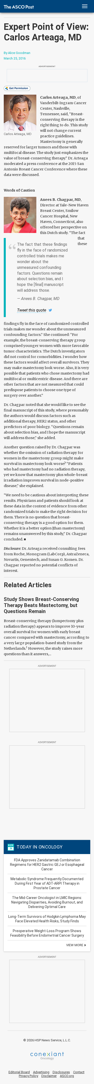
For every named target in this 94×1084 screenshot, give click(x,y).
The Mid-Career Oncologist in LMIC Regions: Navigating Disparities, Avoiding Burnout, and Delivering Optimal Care (47, 902)
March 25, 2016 (15, 58)
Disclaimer (49, 1076)
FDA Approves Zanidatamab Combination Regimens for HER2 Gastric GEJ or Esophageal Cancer (47, 864)
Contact (78, 1072)
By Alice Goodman (17, 53)
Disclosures (61, 1072)
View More (75, 945)
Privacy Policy (28, 1076)
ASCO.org (67, 1076)
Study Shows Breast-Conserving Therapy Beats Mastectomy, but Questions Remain (41, 605)
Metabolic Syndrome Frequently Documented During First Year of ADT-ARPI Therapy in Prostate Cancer (47, 883)
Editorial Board (19, 1072)
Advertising (41, 1072)
